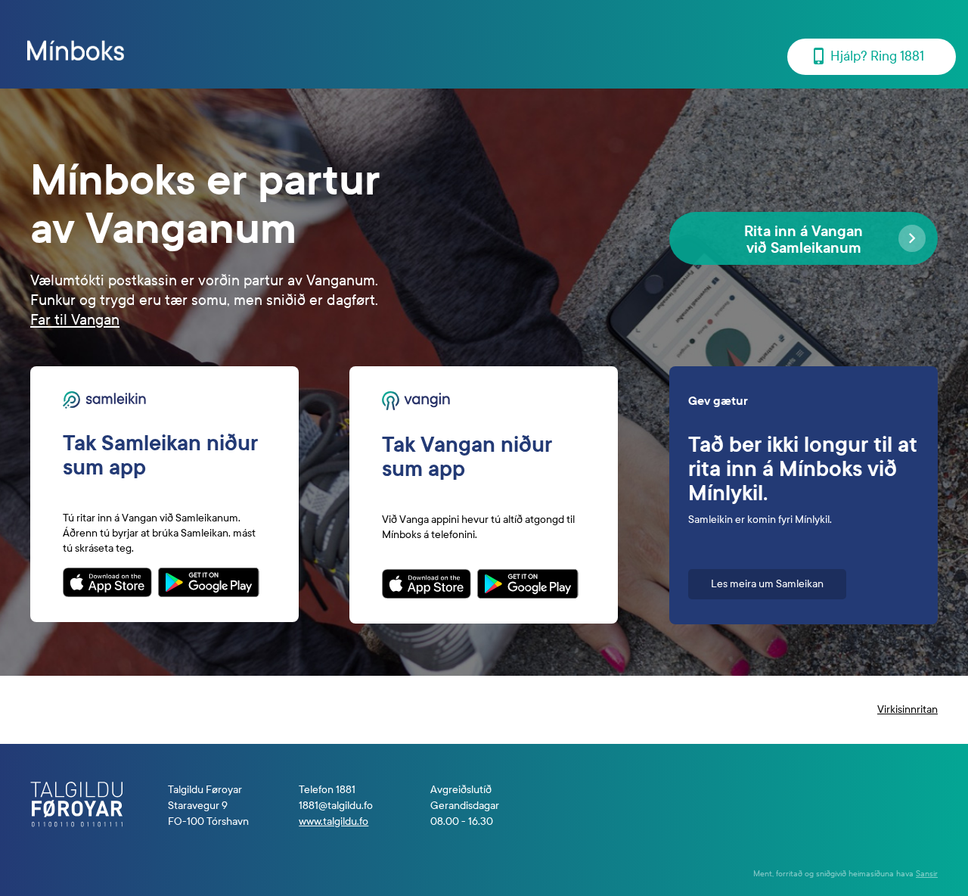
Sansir (927, 874)
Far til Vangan (74, 319)
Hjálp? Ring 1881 (877, 56)
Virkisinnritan (907, 709)
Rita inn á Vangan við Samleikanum (803, 240)
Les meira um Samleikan (767, 583)
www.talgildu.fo (333, 821)
